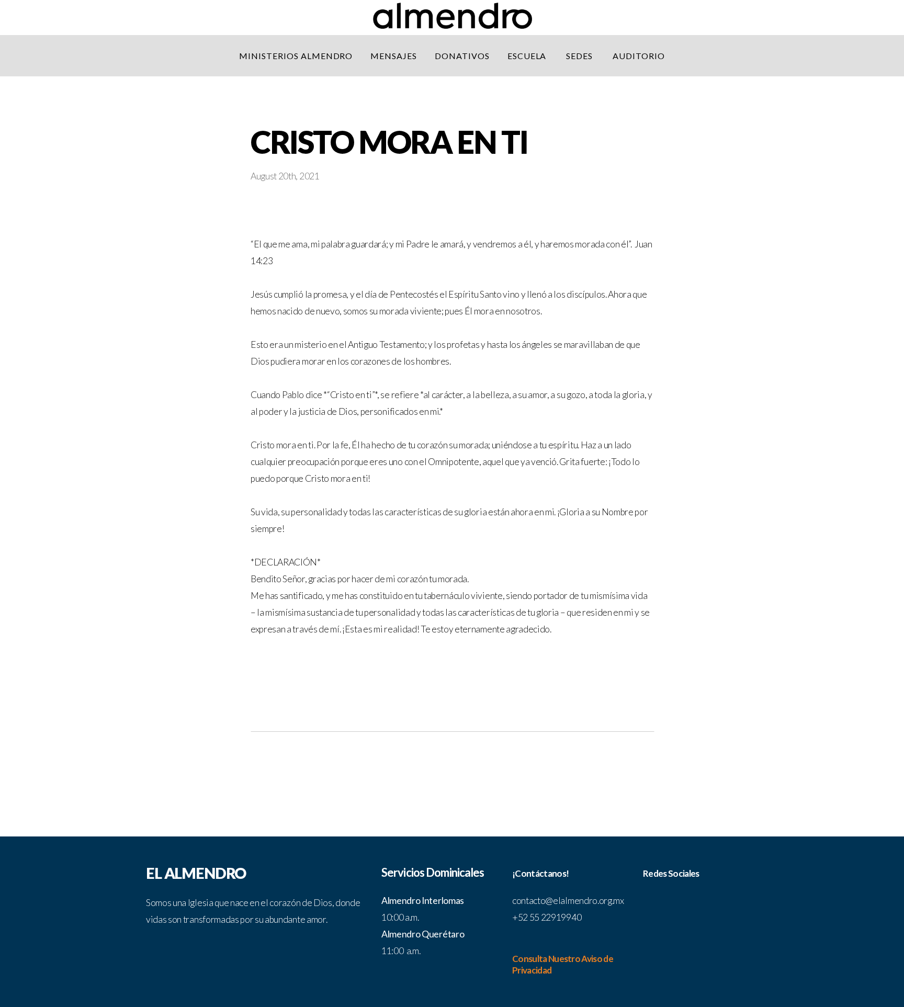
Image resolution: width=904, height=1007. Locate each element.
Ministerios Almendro (296, 56)
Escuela (528, 56)
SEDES (580, 56)
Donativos (462, 56)
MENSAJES (393, 56)
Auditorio (639, 56)
